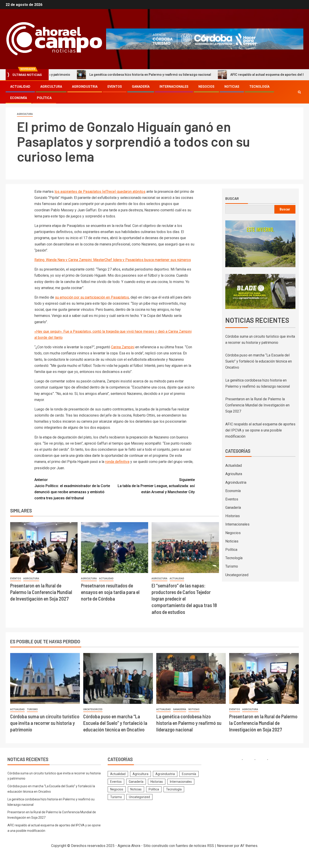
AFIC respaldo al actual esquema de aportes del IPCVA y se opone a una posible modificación (260, 430)
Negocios (206, 86)
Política (44, 98)
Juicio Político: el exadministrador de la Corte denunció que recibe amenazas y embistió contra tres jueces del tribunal (72, 489)
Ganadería (141, 86)
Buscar (232, 198)
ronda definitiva (117, 462)
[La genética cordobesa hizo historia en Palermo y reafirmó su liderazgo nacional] (191, 678)
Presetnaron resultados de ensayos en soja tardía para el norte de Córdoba (110, 592)
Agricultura (51, 86)
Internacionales (173, 86)
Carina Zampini (122, 347)
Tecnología (259, 86)
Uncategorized (236, 575)
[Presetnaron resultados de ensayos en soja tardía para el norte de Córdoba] (114, 547)
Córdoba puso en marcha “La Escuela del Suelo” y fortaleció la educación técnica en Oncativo (258, 361)
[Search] (299, 92)
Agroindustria (84, 86)
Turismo (231, 566)
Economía (18, 98)
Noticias (231, 86)
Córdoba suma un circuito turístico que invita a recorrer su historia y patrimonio (44, 723)
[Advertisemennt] (204, 39)
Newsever (225, 846)
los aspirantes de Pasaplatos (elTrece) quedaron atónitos (100, 191)
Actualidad (20, 86)
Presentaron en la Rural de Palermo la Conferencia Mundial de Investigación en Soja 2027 (41, 592)
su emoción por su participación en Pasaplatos (92, 297)
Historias (232, 516)
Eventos (114, 86)
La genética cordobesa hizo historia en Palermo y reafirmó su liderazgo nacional (121, 74)
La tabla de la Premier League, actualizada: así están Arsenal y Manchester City (156, 486)
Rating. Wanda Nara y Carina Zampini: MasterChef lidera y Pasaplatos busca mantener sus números (112, 260)
